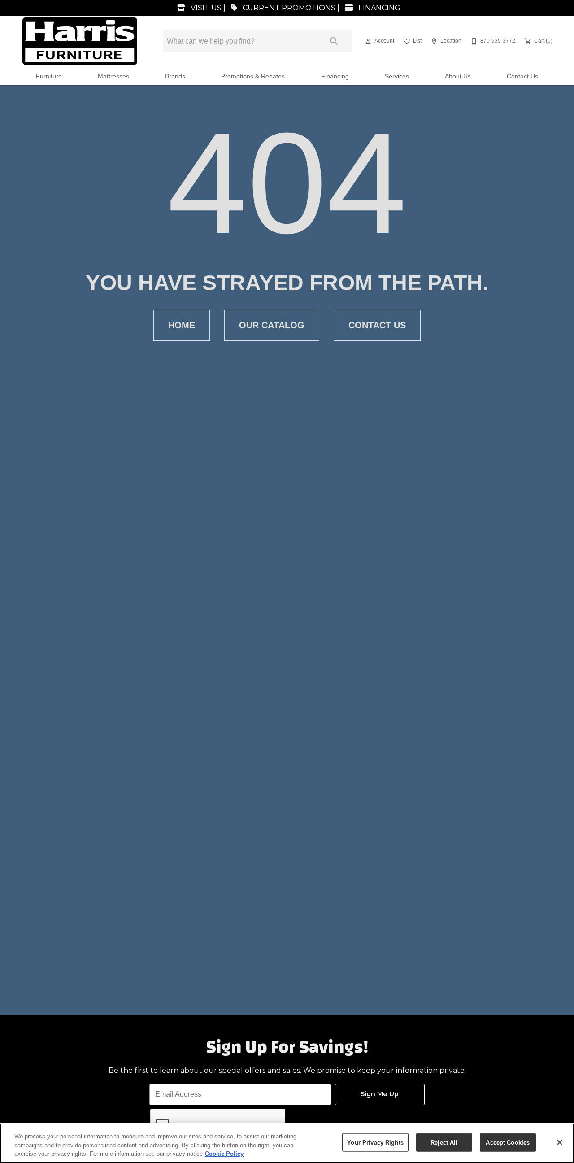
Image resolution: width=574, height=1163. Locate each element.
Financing (335, 76)
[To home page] (79, 41)
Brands (175, 76)
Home (181, 325)
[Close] (560, 1142)
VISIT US (205, 8)
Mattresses (113, 76)
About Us (458, 76)
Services (397, 76)
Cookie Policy (224, 1153)
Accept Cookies (508, 1142)
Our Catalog (271, 325)
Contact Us (522, 76)
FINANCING (378, 8)
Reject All (443, 1142)
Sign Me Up (380, 1094)
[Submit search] (334, 41)
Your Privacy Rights (375, 1142)
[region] (287, 1143)
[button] (368, 41)
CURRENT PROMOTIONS (288, 8)
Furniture (49, 76)
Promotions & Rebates (253, 76)
